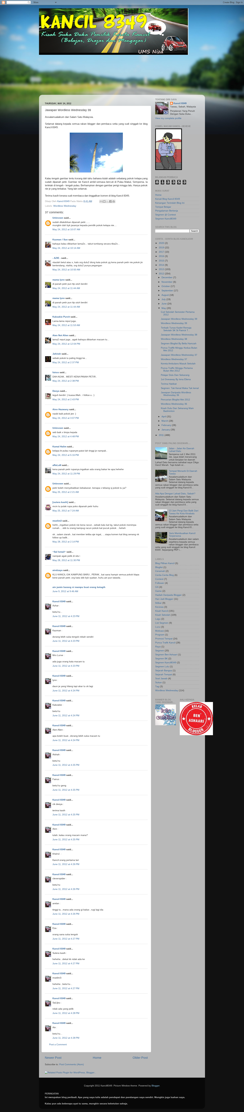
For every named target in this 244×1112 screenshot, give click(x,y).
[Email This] (101, 201)
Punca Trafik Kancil (165, 642)
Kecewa (159, 607)
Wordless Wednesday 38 (174, 339)
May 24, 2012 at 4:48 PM (65, 436)
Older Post (140, 1057)
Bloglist (159, 567)
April (164, 416)
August (165, 295)
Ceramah (160, 571)
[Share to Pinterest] (113, 201)
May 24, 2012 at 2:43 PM (65, 399)
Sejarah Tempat (163, 674)
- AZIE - (56, 258)
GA (157, 587)
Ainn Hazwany (60, 409)
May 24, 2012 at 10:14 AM (66, 248)
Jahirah (56, 354)
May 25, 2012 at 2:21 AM (65, 492)
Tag (157, 686)
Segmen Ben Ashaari (166, 654)
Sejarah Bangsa (163, 670)
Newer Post (53, 1057)
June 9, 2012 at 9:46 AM (65, 591)
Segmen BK (161, 658)
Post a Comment (58, 1044)
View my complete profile (168, 118)
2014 (162, 265)
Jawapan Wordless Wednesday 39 (179, 319)
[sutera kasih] (60, 502)
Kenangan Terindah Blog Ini (169, 203)
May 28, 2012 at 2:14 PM (65, 541)
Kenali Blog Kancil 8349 (167, 199)
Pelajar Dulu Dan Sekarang (175, 375)
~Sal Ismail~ (59, 552)
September (168, 290)
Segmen (159, 650)
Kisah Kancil (161, 611)
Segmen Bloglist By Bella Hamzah (178, 343)
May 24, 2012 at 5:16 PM (65, 455)
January (166, 429)
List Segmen (161, 623)
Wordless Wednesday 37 (174, 359)
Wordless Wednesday (64, 206)
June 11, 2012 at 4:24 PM (65, 690)
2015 (162, 260)
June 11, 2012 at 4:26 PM (65, 864)
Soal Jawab (161, 678)
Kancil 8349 (59, 601)
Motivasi (159, 631)
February (167, 425)
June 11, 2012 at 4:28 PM (65, 1013)
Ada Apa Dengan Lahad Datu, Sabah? (175, 493)
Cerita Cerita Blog (164, 575)
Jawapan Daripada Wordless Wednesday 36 (176, 393)
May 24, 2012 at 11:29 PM (66, 473)
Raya (158, 646)
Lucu (157, 627)
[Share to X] (107, 201)
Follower (159, 583)
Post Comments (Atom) (71, 1064)
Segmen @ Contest (165, 214)
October (166, 286)
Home (97, 1057)
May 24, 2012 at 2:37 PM (65, 362)
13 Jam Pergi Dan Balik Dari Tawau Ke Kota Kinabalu (183, 512)
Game (158, 591)
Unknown (57, 218)
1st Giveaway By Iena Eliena (176, 379)
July (164, 299)
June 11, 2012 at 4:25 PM (65, 765)
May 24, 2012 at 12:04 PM (66, 344)
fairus (55, 372)
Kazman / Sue (60, 239)
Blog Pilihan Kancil (164, 563)
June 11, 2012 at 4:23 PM (65, 616)
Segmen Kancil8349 (165, 218)
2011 (161, 435)
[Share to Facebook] (110, 201)
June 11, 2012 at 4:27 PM (65, 939)
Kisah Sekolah (162, 615)
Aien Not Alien (60, 335)
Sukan (158, 682)
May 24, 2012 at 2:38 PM (65, 381)
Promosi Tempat (163, 638)
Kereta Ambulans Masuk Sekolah (178, 363)
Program (159, 634)
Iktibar (158, 603)
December (167, 277)
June (164, 303)
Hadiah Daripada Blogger (168, 595)
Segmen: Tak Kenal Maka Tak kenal (180, 388)
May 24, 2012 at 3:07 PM (65, 418)
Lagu (158, 619)
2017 (162, 252)
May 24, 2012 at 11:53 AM (66, 325)
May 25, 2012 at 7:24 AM (65, 510)
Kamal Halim (59, 446)
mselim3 (57, 521)
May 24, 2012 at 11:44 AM (66, 288)
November (167, 282)
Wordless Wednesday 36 (174, 404)
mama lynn (58, 280)
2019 (162, 247)
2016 (162, 256)
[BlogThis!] (104, 201)
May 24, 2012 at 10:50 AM (66, 269)
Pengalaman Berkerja (166, 210)
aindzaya (57, 570)
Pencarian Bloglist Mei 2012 (175, 399)
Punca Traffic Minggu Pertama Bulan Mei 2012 (177, 369)
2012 (162, 273)
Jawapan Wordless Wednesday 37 (179, 355)
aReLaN (56, 465)
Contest (159, 579)
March (165, 421)
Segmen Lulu (162, 666)
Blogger (156, 1085)
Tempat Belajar (163, 207)
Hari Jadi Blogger (164, 599)
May (164, 308)
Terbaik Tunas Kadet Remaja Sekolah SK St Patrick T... (176, 329)
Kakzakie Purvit (61, 317)
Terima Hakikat (169, 384)
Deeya (55, 391)
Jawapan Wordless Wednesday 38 (179, 334)
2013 (162, 269)
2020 (162, 243)
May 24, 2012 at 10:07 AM (66, 229)
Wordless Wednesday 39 (174, 323)
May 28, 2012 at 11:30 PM (66, 560)
